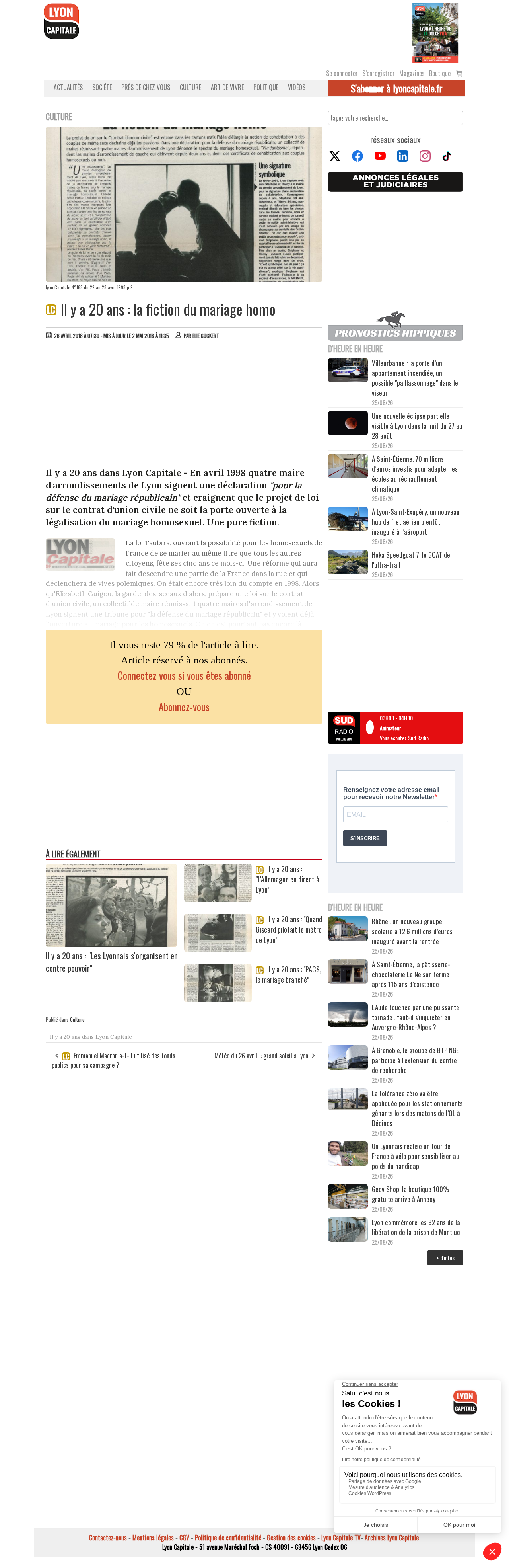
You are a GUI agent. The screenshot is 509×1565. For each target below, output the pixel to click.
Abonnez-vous (184, 706)
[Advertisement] (184, 405)
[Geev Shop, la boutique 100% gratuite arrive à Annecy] (348, 1197)
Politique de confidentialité (228, 1537)
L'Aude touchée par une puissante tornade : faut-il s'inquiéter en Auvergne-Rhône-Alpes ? (415, 1017)
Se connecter (342, 73)
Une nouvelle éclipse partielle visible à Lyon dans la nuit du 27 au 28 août (417, 426)
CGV (184, 1537)
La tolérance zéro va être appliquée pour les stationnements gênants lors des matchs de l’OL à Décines (417, 1108)
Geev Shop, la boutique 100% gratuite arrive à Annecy (410, 1194)
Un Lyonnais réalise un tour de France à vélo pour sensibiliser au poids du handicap (415, 1156)
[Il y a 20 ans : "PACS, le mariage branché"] (218, 999)
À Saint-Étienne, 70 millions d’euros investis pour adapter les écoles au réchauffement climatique (415, 474)
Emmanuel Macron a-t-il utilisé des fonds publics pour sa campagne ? (113, 1060)
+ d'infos (445, 1257)
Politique (265, 87)
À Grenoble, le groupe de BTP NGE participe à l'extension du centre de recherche (415, 1060)
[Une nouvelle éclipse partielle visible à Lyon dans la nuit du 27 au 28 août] (348, 424)
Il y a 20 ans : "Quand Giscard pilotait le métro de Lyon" (289, 929)
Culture (190, 87)
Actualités (68, 87)
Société (102, 87)
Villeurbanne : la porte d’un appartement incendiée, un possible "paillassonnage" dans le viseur (415, 378)
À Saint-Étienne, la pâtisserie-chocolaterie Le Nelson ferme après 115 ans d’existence (411, 974)
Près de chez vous (145, 87)
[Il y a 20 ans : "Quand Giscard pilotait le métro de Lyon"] (218, 949)
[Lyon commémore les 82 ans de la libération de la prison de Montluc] (348, 1230)
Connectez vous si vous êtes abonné (184, 675)
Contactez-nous (108, 1537)
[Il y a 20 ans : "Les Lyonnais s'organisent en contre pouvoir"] (111, 944)
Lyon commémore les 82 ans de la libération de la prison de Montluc (416, 1227)
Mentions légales (153, 1537)
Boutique (440, 73)
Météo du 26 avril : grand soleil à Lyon (261, 1055)
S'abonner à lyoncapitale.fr (397, 88)
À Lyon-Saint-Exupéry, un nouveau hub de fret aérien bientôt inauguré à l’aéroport (416, 522)
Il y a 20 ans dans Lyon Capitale (91, 1036)
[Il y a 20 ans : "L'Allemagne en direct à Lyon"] (218, 899)
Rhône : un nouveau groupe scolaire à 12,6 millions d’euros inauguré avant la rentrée (412, 931)
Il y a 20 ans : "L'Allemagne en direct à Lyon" (287, 879)
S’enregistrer (378, 73)
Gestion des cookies (291, 1537)
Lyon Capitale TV (341, 1537)
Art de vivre (227, 87)
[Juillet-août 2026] (435, 32)
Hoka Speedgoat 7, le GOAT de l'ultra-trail (411, 560)
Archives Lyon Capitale (392, 1537)
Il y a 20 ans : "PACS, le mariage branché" (288, 974)
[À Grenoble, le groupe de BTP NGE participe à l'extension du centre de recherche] (348, 1058)
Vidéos (296, 87)
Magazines (412, 73)
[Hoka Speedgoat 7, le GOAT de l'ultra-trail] (348, 563)
